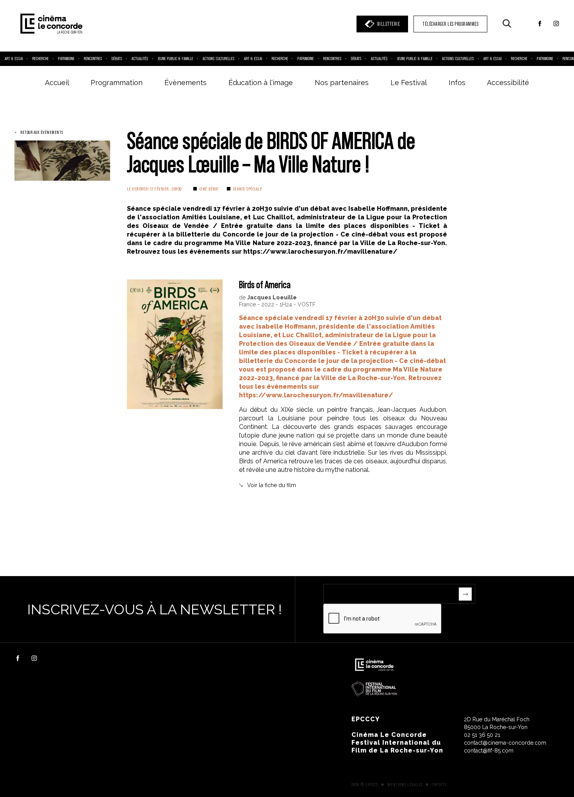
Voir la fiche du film (271, 485)
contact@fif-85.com (488, 750)
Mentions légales (405, 784)
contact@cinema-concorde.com (505, 743)
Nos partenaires (342, 82)
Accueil (57, 82)
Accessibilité (508, 82)
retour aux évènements (41, 132)
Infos (457, 82)
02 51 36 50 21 (482, 735)
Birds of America (265, 284)
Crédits (439, 784)
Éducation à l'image (260, 82)
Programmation (117, 82)
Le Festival (408, 82)
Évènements (185, 82)
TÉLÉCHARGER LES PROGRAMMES (450, 24)
